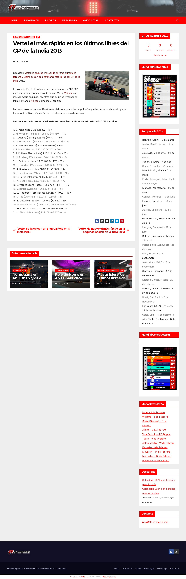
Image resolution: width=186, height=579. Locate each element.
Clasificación (62, 270)
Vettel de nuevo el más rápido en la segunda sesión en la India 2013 (101, 230)
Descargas (69, 20)
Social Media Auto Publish (80, 577)
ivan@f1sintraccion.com (155, 522)
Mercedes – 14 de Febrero (156, 456)
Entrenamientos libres (24, 37)
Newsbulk (47, 568)
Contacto (112, 20)
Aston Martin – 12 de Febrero (158, 443)
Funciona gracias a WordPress (21, 568)
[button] (177, 20)
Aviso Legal (91, 20)
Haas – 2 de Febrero (153, 412)
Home (13, 20)
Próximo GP (31, 20)
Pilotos (50, 20)
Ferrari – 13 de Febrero (155, 447)
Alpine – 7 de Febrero (154, 429)
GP (38, 37)
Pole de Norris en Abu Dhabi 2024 (69, 276)
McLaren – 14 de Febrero (156, 451)
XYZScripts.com (109, 577)
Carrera (17, 270)
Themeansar (61, 568)
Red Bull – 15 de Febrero (155, 460)
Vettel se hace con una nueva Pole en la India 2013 (43, 230)
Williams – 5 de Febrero (155, 416)
